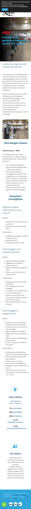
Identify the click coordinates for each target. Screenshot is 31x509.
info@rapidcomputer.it (15, 422)
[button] (4, 504)
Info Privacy (16, 495)
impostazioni (24, 6)
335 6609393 (17, 412)
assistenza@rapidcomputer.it (17, 428)
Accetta (5, 9)
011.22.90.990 (17, 408)
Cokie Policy (24, 495)
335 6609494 (17, 416)
